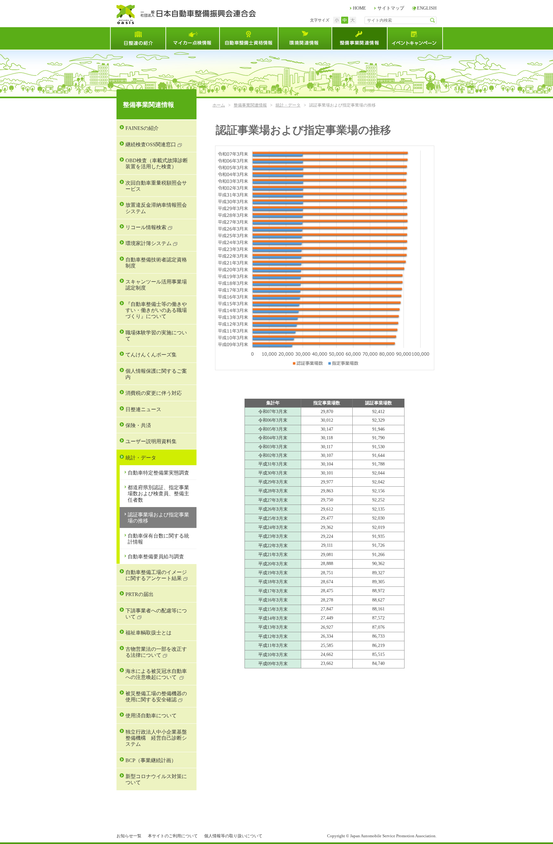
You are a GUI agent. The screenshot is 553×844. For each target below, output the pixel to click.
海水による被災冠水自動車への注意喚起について (156, 674)
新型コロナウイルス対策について (156, 779)
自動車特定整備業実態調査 (158, 472)
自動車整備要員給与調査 (156, 556)
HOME (359, 8)
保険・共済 (138, 425)
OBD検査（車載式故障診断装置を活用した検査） (156, 163)
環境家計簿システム (148, 243)
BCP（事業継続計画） (150, 760)
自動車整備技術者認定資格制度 (156, 262)
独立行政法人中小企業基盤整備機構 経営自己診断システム (156, 738)
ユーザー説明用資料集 (151, 441)
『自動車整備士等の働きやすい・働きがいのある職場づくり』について (156, 310)
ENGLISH (427, 8)
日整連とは (137, 38)
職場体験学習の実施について (156, 335)
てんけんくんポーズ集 (151, 354)
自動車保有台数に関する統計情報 (158, 539)
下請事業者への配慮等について (156, 613)
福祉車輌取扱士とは (148, 632)
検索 (432, 20)
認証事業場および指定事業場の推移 (158, 517)
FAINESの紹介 (142, 128)
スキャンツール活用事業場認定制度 (156, 285)
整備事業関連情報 (359, 38)
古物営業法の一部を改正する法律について (156, 652)
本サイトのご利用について (173, 835)
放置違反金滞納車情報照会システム (156, 208)
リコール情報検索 (145, 227)
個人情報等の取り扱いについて (233, 835)
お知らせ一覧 (128, 835)
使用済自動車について (151, 715)
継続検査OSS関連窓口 (150, 144)
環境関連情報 (305, 38)
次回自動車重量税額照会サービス (156, 186)
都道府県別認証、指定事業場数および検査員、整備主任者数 (158, 494)
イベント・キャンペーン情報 (415, 38)
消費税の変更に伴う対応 (153, 393)
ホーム (218, 105)
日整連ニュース (143, 409)
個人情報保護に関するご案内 (156, 374)
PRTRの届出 (139, 594)
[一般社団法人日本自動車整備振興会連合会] (186, 14)
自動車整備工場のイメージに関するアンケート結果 (156, 575)
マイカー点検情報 (192, 38)
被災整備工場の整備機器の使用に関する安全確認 (156, 696)
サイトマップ (390, 8)
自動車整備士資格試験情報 (248, 38)
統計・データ (288, 105)
